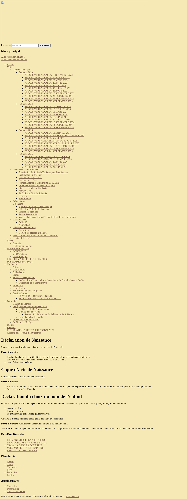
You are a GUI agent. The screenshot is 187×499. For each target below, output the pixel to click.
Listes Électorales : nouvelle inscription (37, 185)
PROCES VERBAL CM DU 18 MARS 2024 (46, 111)
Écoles (10, 240)
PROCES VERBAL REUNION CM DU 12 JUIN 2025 (51, 140)
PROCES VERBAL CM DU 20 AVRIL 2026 (46, 161)
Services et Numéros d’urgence (27, 290)
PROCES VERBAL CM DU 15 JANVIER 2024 (48, 106)
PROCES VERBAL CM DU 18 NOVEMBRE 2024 (49, 127)
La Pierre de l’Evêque (23, 322)
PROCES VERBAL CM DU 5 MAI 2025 (44, 138)
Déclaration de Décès (28, 180)
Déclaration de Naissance (30, 177)
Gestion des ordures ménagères (33, 233)
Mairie (10, 67)
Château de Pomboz (22, 304)
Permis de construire (28, 214)
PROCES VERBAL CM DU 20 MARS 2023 (46, 80)
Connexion (12, 486)
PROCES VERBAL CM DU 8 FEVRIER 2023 (47, 77)
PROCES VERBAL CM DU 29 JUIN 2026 (45, 167)
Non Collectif (25, 225)
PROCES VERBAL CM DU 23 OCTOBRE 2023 (48, 96)
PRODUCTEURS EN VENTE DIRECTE (27, 442)
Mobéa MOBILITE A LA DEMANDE (25, 448)
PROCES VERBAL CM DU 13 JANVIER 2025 (48, 133)
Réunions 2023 (26, 72)
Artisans (16, 267)
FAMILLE (18, 285)
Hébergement (19, 288)
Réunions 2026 (26, 154)
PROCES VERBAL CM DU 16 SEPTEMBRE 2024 (50, 122)
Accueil (10, 64)
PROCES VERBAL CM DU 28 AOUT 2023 (46, 90)
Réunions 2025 (26, 130)
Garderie (17, 243)
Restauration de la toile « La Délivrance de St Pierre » (49, 314)
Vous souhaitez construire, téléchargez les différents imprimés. (47, 217)
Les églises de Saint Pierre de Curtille (30, 306)
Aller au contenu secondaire (14, 59)
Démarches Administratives (25, 169)
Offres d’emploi (20, 256)
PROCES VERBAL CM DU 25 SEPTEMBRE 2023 (50, 93)
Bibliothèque (19, 272)
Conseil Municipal (21, 69)
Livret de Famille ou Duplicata (33, 188)
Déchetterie (24, 230)
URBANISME (20, 254)
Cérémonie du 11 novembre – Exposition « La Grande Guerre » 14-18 (51, 280)
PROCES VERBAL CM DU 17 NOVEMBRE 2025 (49, 148)
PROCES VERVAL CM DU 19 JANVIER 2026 (47, 156)
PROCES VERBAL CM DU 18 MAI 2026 (45, 164)
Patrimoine (12, 301)
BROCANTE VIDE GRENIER (22, 450)
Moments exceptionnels (24, 277)
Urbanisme (18, 204)
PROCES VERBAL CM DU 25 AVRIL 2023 (46, 83)
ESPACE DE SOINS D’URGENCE (36, 296)
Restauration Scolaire (22, 246)
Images (10, 325)
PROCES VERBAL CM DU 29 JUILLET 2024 (47, 119)
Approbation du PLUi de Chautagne (35, 206)
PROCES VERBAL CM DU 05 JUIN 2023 (45, 85)
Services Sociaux (21, 293)
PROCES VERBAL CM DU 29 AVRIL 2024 (46, 114)
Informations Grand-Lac (18, 248)
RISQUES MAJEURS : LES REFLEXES (27, 259)
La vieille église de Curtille (31, 317)
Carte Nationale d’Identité (31, 175)
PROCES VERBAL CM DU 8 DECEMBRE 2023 (49, 101)
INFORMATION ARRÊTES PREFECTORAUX (30, 330)
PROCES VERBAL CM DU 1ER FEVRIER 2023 (49, 75)
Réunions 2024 (26, 104)
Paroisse (16, 275)
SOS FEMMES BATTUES (20, 261)
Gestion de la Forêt (21, 238)
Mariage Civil (25, 190)
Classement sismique (28, 211)
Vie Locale (12, 264)
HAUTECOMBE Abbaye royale (34, 309)
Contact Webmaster (16, 491)
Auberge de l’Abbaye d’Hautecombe (24, 332)
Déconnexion (13, 489)
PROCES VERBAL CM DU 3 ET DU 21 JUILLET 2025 (52, 143)
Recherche (6, 45)
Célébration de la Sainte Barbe (33, 283)
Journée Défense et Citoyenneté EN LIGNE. (39, 183)
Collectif (23, 222)
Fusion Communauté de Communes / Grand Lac (35, 235)
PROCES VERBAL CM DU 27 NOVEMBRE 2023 (49, 98)
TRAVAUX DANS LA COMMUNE (24, 445)
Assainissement (20, 219)
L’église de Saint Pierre (29, 311)
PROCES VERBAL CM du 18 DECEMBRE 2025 (49, 151)
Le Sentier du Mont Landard (26, 319)
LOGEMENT (19, 251)
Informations (19, 201)
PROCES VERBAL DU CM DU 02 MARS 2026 (48, 159)
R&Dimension (72, 496)
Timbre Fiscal (25, 198)
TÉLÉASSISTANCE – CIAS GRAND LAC (40, 298)
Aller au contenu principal (13, 57)
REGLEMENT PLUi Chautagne (34, 209)
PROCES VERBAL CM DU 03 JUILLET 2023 (47, 88)
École (9, 469)
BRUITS (11, 327)
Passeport (23, 196)
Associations (19, 269)
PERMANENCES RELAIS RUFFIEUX (26, 440)
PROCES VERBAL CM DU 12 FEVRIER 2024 (48, 109)
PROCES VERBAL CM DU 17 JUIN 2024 (45, 117)
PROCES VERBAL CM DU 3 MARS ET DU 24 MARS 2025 (54, 135)
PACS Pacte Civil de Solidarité (33, 193)
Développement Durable (24, 227)
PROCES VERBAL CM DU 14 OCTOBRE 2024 (48, 125)
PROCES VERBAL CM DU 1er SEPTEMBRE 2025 (50, 146)
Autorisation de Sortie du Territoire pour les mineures (43, 172)
